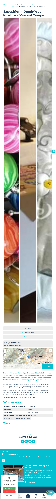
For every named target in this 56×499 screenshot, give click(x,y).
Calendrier (34, 4)
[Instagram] (26, 441)
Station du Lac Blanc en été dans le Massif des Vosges (16, 4)
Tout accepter (9, 488)
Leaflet (51, 362)
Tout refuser (9, 491)
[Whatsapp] (33, 441)
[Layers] (50, 350)
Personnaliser (9, 495)
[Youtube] (30, 441)
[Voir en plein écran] (5, 355)
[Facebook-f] (22, 441)
